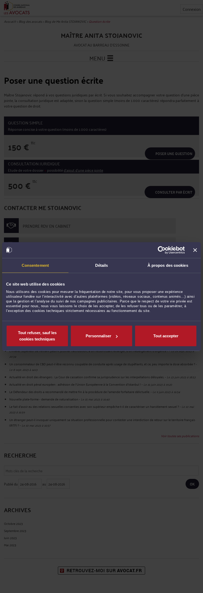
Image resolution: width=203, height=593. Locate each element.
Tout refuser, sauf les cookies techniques (37, 335)
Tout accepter (165, 336)
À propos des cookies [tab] (167, 265)
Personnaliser (98, 336)
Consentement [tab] (35, 265)
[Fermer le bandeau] (195, 250)
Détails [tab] (101, 265)
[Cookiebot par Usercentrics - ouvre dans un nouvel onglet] (162, 250)
